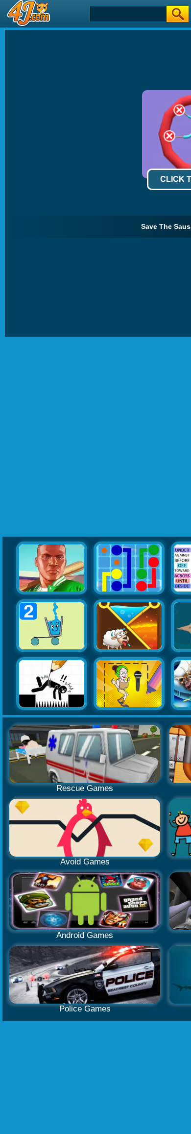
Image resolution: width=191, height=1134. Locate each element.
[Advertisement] (95, 437)
